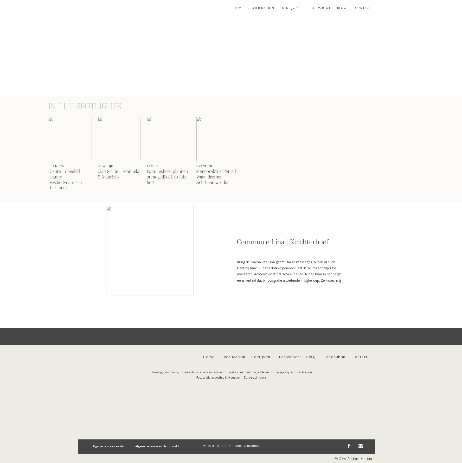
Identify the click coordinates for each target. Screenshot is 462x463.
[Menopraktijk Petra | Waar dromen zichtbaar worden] (217, 139)
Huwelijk (105, 166)
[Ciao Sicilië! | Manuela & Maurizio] (119, 139)
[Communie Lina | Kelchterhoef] (150, 251)
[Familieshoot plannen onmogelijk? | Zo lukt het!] (168, 139)
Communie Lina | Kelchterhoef (282, 242)
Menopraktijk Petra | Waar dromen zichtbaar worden (216, 177)
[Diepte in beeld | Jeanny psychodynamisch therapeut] (70, 139)
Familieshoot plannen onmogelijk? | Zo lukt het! (167, 177)
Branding (57, 166)
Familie (153, 166)
